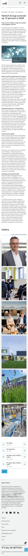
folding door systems (12, 496)
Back (4, 471)
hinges (15, 494)
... (5, 7)
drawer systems (18, 493)
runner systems (6, 494)
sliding (3, 496)
